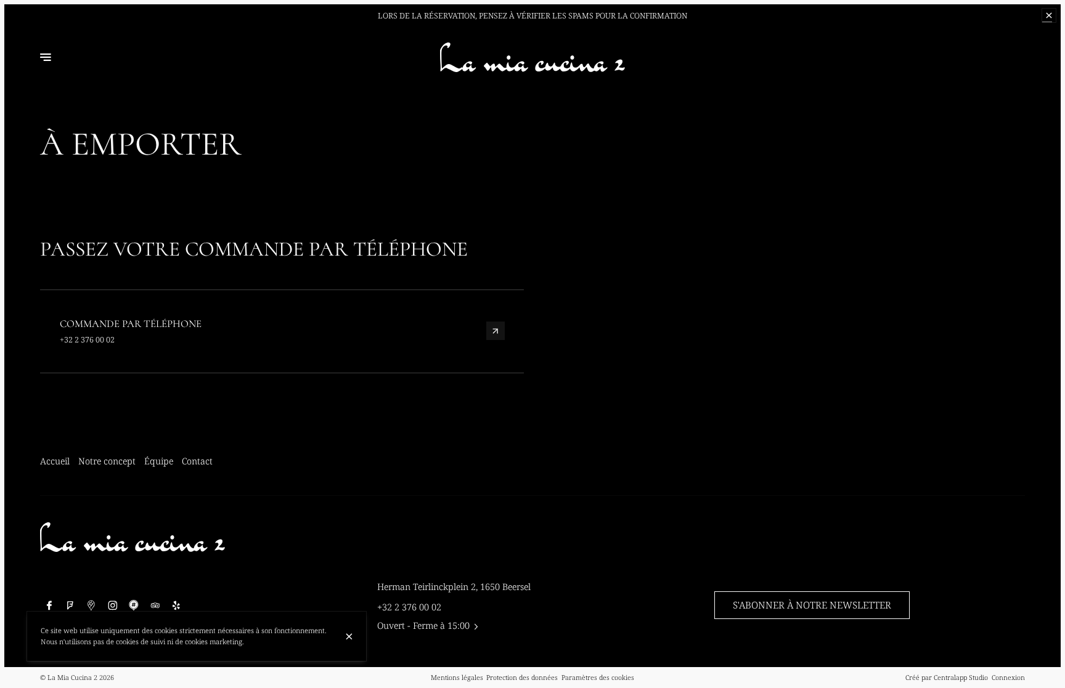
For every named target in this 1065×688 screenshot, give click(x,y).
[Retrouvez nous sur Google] (91, 605)
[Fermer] (349, 636)
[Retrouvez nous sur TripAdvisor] (155, 605)
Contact (197, 461)
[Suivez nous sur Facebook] (49, 605)
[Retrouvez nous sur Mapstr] (134, 605)
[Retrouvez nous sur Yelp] (177, 605)
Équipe (158, 461)
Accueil (55, 461)
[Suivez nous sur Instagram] (112, 605)
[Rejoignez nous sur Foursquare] (71, 605)
